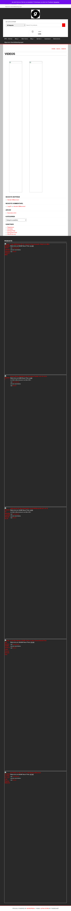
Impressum (48, 39)
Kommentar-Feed (12, 232)
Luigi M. (9, 206)
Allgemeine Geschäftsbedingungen (13, 6)
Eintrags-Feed (11, 231)
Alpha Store (45, 908)
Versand (14, 251)
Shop (16, 39)
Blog (31, 39)
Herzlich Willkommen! (13, 200)
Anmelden (10, 229)
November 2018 (11, 213)
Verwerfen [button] (56, 2)
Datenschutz (56, 39)
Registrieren (10, 227)
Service (39, 39)
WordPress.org (11, 234)
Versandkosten (16, 248)
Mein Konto (25, 39)
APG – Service (8, 39)
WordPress (31, 908)
